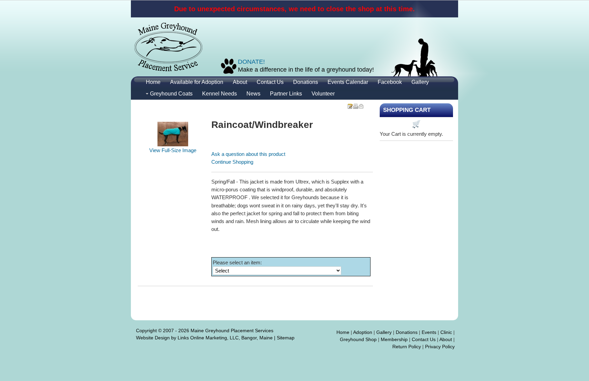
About (445, 339)
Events (429, 332)
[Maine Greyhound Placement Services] (168, 47)
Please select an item (236, 262)
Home (342, 332)
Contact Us (424, 339)
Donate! (251, 61)
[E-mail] (361, 104)
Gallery (384, 332)
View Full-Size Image (172, 150)
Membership (394, 339)
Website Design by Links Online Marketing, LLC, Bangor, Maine (204, 337)
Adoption (362, 332)
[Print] (355, 104)
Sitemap (285, 337)
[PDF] (350, 104)
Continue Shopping (232, 162)
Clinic (446, 332)
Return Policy (406, 346)
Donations (407, 332)
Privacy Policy (440, 346)
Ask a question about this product (248, 154)
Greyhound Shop (358, 339)
